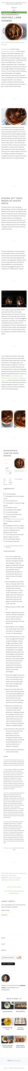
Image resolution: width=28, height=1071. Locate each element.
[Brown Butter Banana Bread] (20, 1039)
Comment (4, 915)
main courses (12, 875)
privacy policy (17, 1060)
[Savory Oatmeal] (7, 1005)
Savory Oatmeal (7, 1011)
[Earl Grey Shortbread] (20, 1021)
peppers (18, 877)
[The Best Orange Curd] (7, 1021)
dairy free (11, 873)
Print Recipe (19, 471)
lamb (10, 877)
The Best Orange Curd (8, 1028)
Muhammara (5, 49)
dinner (17, 873)
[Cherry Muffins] (20, 1005)
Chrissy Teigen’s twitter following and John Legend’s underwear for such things (14, 378)
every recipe (22, 873)
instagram (10, 847)
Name (3, 938)
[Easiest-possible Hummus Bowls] (7, 1039)
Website (3, 950)
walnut (18, 880)
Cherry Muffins (20, 1011)
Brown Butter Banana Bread (20, 1046)
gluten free (4, 875)
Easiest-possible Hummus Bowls (7, 1046)
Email (3, 944)
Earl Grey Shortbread (20, 1028)
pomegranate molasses (8, 51)
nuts (14, 877)
